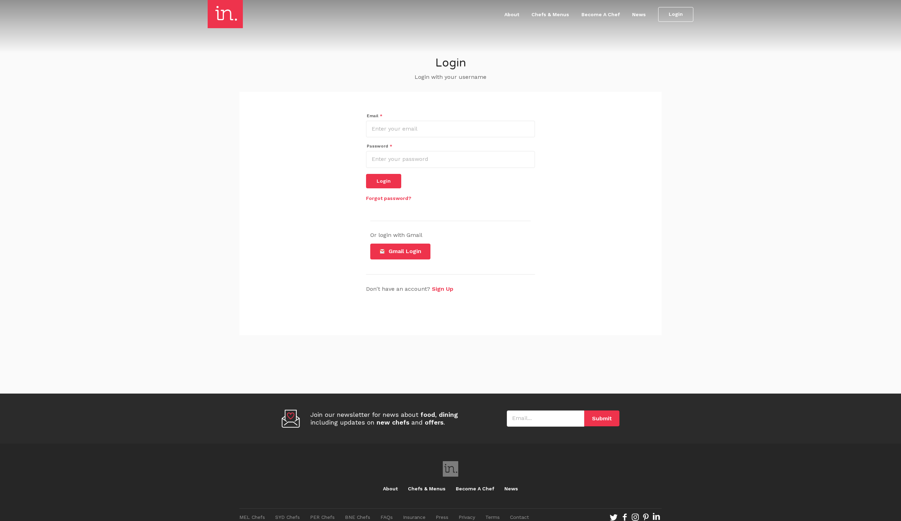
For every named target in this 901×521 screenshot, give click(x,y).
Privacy (467, 517)
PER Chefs (322, 517)
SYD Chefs (287, 517)
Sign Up (442, 288)
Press (442, 517)
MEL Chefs (252, 517)
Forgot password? (388, 198)
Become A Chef (600, 14)
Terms (492, 517)
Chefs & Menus (550, 14)
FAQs (386, 517)
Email (375, 115)
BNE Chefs (357, 517)
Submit (602, 418)
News (639, 14)
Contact (519, 517)
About (511, 14)
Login (676, 14)
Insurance (414, 517)
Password (379, 146)
